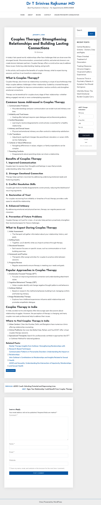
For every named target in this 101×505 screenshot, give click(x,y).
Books (38, 15)
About (30, 15)
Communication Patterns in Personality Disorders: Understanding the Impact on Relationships (39, 353)
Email (11, 452)
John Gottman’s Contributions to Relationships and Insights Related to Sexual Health (38, 358)
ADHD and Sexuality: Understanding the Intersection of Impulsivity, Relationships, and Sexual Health (40, 364)
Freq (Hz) (81, 120)
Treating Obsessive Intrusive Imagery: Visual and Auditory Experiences (84, 70)
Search (79, 30)
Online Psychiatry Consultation (66, 15)
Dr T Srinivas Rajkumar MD (50, 3)
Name (12, 444)
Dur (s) (80, 127)
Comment (13, 415)
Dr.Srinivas (39, 52)
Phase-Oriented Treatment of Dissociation (83, 59)
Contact (47, 15)
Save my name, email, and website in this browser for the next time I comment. (38, 468)
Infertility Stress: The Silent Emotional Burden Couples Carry (85, 94)
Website (12, 460)
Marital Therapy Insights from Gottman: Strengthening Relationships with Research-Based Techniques (37, 347)
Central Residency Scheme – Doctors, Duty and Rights (86, 50)
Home (22, 15)
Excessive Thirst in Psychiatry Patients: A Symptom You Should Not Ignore (85, 82)
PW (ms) (81, 113)
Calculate (86, 135)
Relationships (11, 370)
